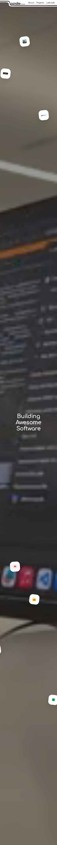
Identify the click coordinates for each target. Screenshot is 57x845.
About (31, 3)
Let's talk (50, 3)
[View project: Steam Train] (28, 41)
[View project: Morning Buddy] (38, 600)
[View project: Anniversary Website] (18, 567)
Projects (40, 3)
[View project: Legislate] (9, 75)
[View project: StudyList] (47, 116)
